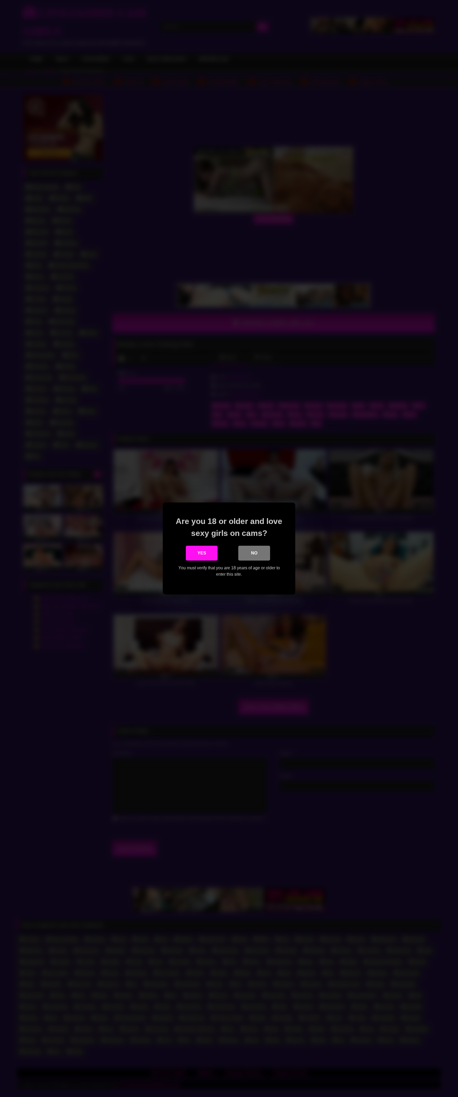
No (254, 553)
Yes (201, 553)
